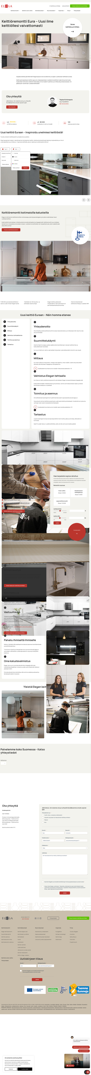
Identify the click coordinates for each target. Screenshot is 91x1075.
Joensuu (21, 1006)
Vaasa (2, 1006)
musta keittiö (71, 1009)
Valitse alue (3, 760)
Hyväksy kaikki (25, 1069)
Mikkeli (74, 1004)
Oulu (47, 1006)
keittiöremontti (37, 1007)
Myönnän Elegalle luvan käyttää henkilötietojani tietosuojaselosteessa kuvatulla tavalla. (64, 881)
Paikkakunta (45, 845)
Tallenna (25, 167)
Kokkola (57, 1004)
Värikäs (15, 163)
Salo (68, 1004)
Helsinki (64, 1006)
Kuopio (35, 1006)
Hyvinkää (52, 1004)
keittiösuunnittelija (31, 1009)
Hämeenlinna (8, 1006)
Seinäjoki (79, 1004)
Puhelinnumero (46, 837)
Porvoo (64, 1004)
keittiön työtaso (12, 1009)
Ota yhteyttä (12, 107)
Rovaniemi (84, 1004)
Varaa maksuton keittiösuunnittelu (13, 511)
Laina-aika (57, 516)
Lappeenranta (15, 1006)
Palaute (46, 820)
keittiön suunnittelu (28, 1007)
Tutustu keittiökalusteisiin (11, 229)
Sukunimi (67, 830)
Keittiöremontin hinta (17, 1007)
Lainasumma (57, 509)
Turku (44, 1006)
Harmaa (16, 153)
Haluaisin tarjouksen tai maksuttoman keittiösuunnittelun (57, 817)
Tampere (55, 1006)
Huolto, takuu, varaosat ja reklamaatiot (53, 815)
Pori (25, 1006)
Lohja (61, 1004)
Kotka (71, 1004)
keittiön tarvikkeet (77, 1007)
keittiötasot (40, 1009)
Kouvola (28, 1006)
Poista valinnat (5, 164)
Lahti (32, 1006)
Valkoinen (16, 160)
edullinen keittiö (59, 1007)
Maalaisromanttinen (6, 153)
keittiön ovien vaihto (21, 1009)
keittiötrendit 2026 (68, 1007)
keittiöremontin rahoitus (62, 1009)
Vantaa (51, 1006)
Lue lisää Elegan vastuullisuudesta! (23, 626)
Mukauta (11, 1069)
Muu (45, 822)
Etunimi (44, 830)
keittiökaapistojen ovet (49, 1009)
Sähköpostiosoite (69, 837)
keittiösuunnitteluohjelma (47, 1007)
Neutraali (4, 160)
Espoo (59, 1006)
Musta (15, 156)
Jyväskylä (40, 1006)
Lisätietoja (44, 853)
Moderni (3, 156)
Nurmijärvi (47, 1004)
